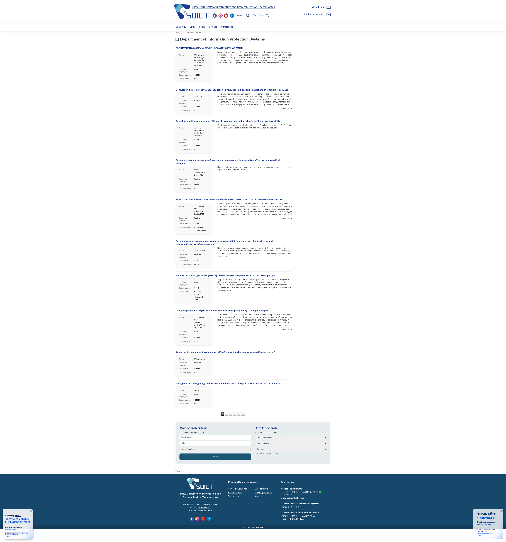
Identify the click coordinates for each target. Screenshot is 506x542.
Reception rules (235, 493)
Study (202, 27)
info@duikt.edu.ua (203, 508)
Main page (179, 33)
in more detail (287, 109)
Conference (227, 27)
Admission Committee (237, 489)
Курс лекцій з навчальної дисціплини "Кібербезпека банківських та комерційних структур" (225, 352)
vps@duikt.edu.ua (204, 511)
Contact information (314, 14)
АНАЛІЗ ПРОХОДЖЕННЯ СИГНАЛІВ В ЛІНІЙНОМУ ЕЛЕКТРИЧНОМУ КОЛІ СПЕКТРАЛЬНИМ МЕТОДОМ (229, 200)
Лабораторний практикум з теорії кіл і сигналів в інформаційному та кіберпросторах (222, 311)
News (257, 496)
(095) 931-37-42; (308, 492)
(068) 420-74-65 (288, 495)
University (181, 27)
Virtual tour (318, 7)
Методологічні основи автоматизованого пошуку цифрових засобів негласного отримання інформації (232, 90)
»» (243, 414)
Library (198, 33)
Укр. (255, 15)
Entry (192, 27)
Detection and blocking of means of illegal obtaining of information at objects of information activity (228, 121)
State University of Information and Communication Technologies (233, 7)
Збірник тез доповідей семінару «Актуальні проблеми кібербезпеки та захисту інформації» (225, 276)
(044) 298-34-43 (294, 516)
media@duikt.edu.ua (295, 519)
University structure (263, 493)
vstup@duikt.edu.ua (295, 498)
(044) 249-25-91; (294, 492)
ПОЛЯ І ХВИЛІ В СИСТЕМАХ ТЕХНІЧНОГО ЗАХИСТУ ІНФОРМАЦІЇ (209, 48)
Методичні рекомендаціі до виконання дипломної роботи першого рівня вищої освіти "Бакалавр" (230, 384)
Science (213, 27)
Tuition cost (233, 496)
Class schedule (261, 489)
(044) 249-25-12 (298, 507)
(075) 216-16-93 (308, 516)
